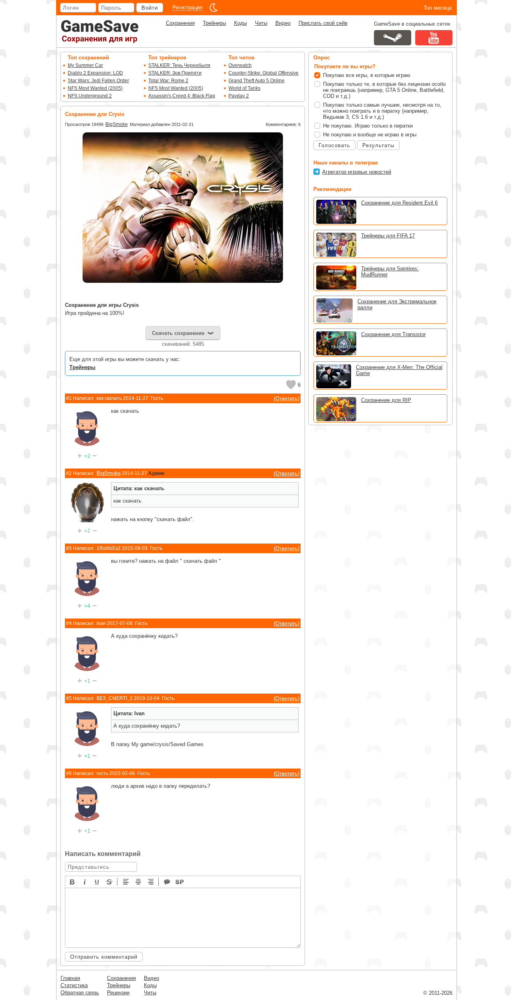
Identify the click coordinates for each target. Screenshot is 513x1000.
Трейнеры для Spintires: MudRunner (390, 272)
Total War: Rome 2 (168, 80)
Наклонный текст (85, 881)
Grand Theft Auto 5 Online (256, 80)
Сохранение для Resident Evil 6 (399, 203)
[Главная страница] (100, 31)
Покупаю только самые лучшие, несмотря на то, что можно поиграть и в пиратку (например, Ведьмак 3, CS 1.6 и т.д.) (382, 111)
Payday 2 (238, 96)
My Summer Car (85, 65)
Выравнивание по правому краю (151, 881)
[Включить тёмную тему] (213, 7)
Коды (240, 23)
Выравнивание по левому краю (126, 881)
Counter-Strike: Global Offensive (263, 73)
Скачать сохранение (178, 333)
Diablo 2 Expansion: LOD (95, 73)
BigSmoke (116, 124)
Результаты (378, 145)
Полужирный (72, 881)
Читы (261, 23)
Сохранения (180, 23)
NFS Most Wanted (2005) (95, 88)
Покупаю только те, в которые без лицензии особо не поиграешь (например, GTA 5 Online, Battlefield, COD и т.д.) (384, 90)
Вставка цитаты (167, 881)
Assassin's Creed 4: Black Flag (181, 96)
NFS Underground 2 (90, 96)
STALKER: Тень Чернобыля (179, 65)
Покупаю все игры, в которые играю (366, 75)
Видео (283, 23)
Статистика (74, 985)
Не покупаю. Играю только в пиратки (368, 126)
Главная (70, 978)
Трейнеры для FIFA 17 (388, 236)
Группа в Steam (392, 37)
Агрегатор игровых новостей (356, 172)
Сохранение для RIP (386, 400)
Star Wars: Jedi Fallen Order (98, 80)
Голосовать (334, 145)
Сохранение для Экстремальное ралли (396, 304)
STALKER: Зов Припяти (175, 73)
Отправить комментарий (103, 957)
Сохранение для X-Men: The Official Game (399, 370)
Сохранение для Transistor (393, 334)
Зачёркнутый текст (110, 881)
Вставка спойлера (180, 881)
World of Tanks (244, 88)
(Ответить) (286, 399)
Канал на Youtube (433, 37)
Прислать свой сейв (323, 23)
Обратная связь (80, 993)
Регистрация (187, 7)
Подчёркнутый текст (97, 881)
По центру (138, 881)
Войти (149, 8)
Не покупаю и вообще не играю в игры (369, 135)
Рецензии (118, 993)
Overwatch (240, 65)
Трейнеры (214, 23)
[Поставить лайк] (291, 384)
